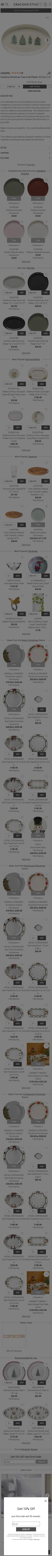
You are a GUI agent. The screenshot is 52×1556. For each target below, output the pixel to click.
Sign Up (26, 1529)
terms (31, 1539)
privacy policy (37, 1539)
